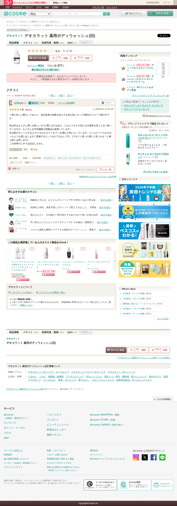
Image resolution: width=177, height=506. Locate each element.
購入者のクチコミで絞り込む (45, 69)
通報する (14, 168)
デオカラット (14, 35)
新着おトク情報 (60, 3)
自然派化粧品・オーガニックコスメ (134, 380)
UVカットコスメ (94, 376)
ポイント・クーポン (15, 427)
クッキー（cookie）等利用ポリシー (20, 463)
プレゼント (53, 419)
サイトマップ (96, 454)
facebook (154, 457)
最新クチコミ (54, 434)
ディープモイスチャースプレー (140, 68)
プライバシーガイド (13, 467)
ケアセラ (131, 87)
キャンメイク (93, 269)
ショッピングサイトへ (22, 279)
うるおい (32, 376)
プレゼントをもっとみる (155, 171)
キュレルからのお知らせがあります (143, 65)
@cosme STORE (103, 419)
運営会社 (94, 450)
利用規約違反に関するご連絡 (60, 459)
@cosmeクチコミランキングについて (107, 459)
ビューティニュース (58, 424)
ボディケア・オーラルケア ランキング (143, 105)
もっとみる (163, 318)
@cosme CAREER (107, 424)
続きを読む (106, 200)
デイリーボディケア (91, 158)
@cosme (16, 416)
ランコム (65, 269)
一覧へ (61, 95)
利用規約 (8, 454)
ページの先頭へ (145, 358)
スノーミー (20, 229)
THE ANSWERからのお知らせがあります (18, 276)
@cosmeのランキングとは (158, 116)
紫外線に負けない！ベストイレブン (139, 303)
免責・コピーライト (56, 450)
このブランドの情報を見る (18, 29)
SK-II (38, 271)
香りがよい (84, 380)
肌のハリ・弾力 (112, 376)
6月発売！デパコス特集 (134, 314)
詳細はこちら (26, 305)
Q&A (47, 7)
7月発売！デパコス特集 (134, 293)
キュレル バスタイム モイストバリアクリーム (140, 79)
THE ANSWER (17, 274)
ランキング (17, 7)
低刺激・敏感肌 (56, 376)
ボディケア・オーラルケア (69, 158)
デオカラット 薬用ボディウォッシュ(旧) (60, 36)
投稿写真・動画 (53, 42)
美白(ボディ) (155, 376)
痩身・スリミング (67, 380)
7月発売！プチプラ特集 (134, 298)
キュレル (131, 65)
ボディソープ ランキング (136, 109)
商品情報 (14, 42)
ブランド (29, 7)
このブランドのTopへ (21, 292)
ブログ (39, 7)
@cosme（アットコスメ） (72, 389)
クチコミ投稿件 (66, 103)
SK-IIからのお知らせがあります (48, 271)
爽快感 (125, 376)
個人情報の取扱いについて (16, 459)
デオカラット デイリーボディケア (88, 372)
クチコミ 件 (36, 65)
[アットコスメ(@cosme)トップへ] (15, 14)
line (162, 457)
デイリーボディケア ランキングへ (149, 95)
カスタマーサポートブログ (59, 463)
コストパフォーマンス (103, 380)
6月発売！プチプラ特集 (134, 309)
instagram (136, 457)
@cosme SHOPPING (105, 414)
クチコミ (30, 42)
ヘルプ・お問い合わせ (57, 454)
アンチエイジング (75, 376)
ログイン (167, 2)
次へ (69, 95)
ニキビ (42, 376)
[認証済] (34, 103)
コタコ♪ (18, 215)
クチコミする (38, 58)
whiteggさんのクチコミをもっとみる (96, 176)
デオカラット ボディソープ (121, 372)
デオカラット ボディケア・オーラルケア (48, 372)
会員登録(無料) (153, 2)
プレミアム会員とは (13, 450)
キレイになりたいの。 (20, 200)
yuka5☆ (18, 207)
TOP (8, 7)
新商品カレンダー (56, 429)
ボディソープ (16, 163)
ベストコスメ (111, 7)
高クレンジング (139, 376)
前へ (52, 95)
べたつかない (49, 380)
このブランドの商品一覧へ (52, 292)
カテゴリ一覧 (98, 7)
